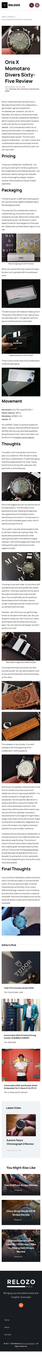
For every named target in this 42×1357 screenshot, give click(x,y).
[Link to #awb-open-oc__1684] (37, 5)
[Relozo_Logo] (11, 3)
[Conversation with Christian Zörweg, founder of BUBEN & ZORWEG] (21, 1000)
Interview (24, 1092)
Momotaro (12, 89)
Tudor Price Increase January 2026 (19, 988)
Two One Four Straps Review (21, 1185)
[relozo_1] (21, 1280)
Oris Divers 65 (34, 89)
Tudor (21, 992)
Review (25, 1190)
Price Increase (13, 992)
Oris (18, 89)
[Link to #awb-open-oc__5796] (31, 5)
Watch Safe (12, 1042)
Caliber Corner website (24, 437)
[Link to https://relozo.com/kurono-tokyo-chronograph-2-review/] (8, 1133)
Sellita (7, 91)
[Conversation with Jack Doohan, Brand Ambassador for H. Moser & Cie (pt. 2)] (21, 1050)
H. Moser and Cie (14, 1092)
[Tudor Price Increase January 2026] (21, 953)
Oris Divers (24, 89)
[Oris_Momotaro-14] (21, 26)
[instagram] (21, 1305)
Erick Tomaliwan (29, 1343)
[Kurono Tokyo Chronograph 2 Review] (21, 1116)
